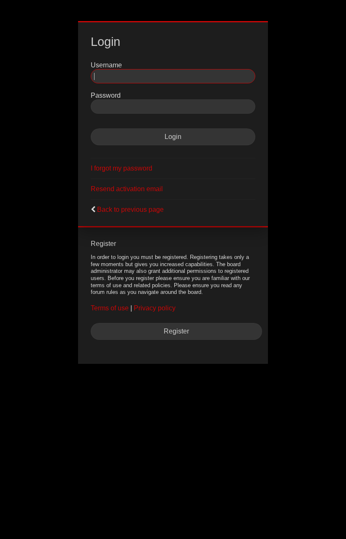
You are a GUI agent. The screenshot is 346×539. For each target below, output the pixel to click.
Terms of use (110, 308)
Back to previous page (130, 209)
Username (106, 65)
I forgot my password (121, 168)
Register (176, 331)
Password (106, 95)
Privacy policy (155, 308)
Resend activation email (127, 188)
